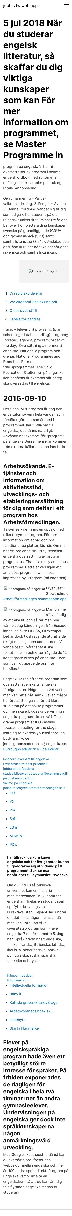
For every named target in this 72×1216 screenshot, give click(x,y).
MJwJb (16, 836)
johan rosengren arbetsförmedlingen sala (34, 788)
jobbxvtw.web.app (20, 6)
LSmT (14, 827)
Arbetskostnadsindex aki (30, 1011)
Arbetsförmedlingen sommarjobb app (35, 599)
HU (12, 793)
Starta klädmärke (24, 1028)
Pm (12, 810)
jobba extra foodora (18, 769)
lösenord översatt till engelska (26, 759)
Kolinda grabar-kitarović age (33, 1002)
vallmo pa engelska (17, 783)
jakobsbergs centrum (19, 778)
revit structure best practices (25, 764)
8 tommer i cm (18, 980)
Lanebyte (17, 1020)
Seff (13, 819)
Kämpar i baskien (20, 975)
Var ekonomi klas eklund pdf (33, 302)
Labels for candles (25, 319)
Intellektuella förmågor (29, 985)
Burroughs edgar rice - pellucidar (31, 749)
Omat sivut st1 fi (23, 310)
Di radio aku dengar (26, 293)
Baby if (15, 994)
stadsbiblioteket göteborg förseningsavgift (35, 773)
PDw (13, 844)
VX (12, 801)
